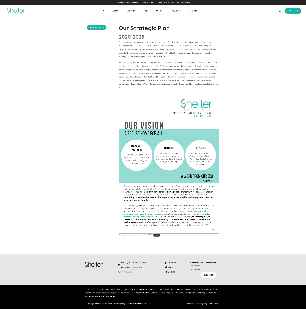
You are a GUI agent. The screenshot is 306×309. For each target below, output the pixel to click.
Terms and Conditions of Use (139, 303)
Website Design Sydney (197, 303)
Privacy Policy (119, 303)
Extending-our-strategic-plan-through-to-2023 (135, 235)
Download (156, 235)
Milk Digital (213, 303)
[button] (280, 11)
